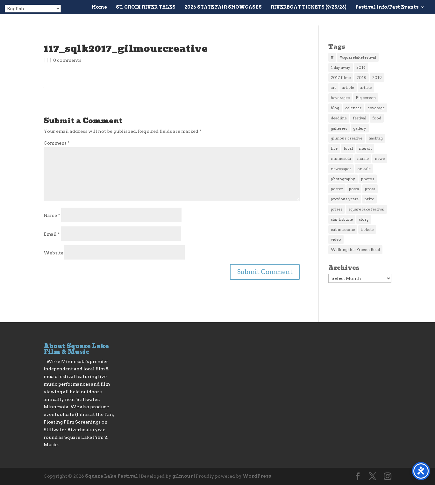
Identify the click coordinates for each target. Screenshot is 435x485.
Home (99, 7)
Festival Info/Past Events (386, 7)
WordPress (257, 476)
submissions (343, 229)
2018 (361, 77)
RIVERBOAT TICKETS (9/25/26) (308, 7)
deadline (339, 118)
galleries (339, 128)
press (370, 188)
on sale (364, 168)
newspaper (341, 168)
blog (335, 107)
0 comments (67, 60)
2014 (361, 67)
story (364, 219)
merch (365, 148)
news (380, 158)
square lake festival (366, 209)
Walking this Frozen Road (355, 249)
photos (367, 178)
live (334, 148)
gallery (359, 128)
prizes (336, 209)
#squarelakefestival (357, 57)
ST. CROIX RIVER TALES (145, 7)
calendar (353, 107)
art (333, 87)
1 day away (340, 67)
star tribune (342, 219)
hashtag (375, 138)
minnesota (341, 158)
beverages (340, 97)
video (336, 239)
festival (359, 118)
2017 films (341, 77)
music (363, 158)
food (376, 118)
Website (53, 252)
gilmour (182, 476)
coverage (376, 107)
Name (52, 215)
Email (52, 234)
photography (343, 178)
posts (354, 188)
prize (369, 198)
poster (337, 188)
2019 (377, 77)
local (348, 148)
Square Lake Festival (111, 476)
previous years (345, 198)
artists (366, 87)
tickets (367, 229)
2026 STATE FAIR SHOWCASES (223, 7)
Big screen (366, 97)
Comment (57, 143)
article (348, 87)
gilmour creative (346, 138)
